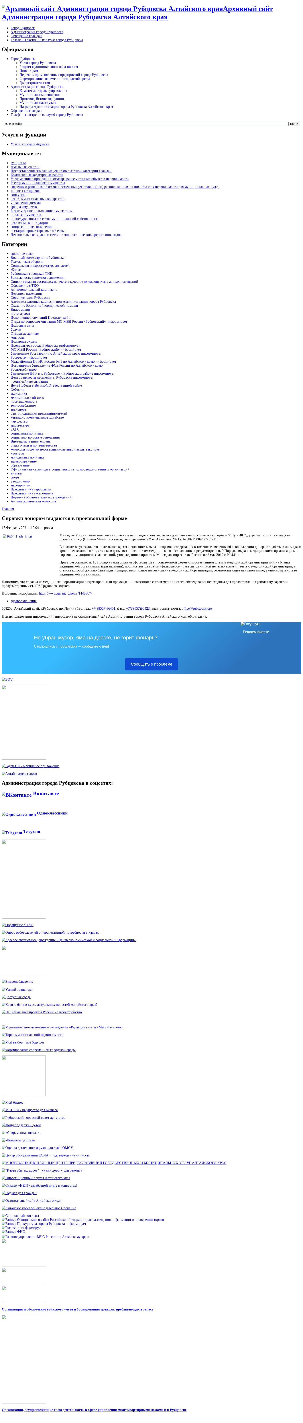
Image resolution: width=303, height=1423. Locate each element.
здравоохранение (24, 461)
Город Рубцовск (23, 28)
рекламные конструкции (29, 223)
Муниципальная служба (38, 103)
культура (17, 453)
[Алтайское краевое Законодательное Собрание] (39, 1208)
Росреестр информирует (29, 357)
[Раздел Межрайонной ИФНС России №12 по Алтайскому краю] (13, 1231)
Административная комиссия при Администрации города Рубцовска (63, 301)
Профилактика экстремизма (32, 493)
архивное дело (22, 253)
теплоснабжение (23, 405)
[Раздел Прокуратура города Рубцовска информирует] (44, 1223)
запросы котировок (25, 191)
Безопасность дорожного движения (37, 277)
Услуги (16, 329)
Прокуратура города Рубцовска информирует (45, 345)
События (17, 389)
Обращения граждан (26, 36)
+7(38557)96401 (103, 608)
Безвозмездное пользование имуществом (42, 211)
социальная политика (27, 433)
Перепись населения (26, 293)
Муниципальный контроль (40, 95)
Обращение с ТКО (25, 285)
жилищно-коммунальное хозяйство (37, 417)
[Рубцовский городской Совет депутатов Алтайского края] (33, 1117)
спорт (15, 477)
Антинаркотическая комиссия (33, 501)
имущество (19, 421)
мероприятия (20, 485)
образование (20, 465)
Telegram (31, 831)
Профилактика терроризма (31, 489)
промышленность (24, 401)
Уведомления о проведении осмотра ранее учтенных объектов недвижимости (70, 179)
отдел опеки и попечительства (34, 445)
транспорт (18, 409)
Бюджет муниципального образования (49, 67)
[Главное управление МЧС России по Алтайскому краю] (45, 1235)
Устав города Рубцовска (38, 63)
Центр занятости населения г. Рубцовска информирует (52, 377)
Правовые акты (22, 325)
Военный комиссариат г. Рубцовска (38, 257)
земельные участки (25, 167)
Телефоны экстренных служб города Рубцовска (47, 40)
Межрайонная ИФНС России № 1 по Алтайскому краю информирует (63, 361)
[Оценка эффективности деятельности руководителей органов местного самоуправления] (37, 1148)
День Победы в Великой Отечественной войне (46, 385)
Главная (8, 509)
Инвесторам (29, 71)
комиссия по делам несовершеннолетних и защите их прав (55, 449)
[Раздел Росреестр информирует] (22, 1227)
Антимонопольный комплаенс (34, 289)
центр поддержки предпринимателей (39, 413)
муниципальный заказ (27, 397)
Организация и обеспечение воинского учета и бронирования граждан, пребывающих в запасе (77, 1309)
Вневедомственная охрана (31, 441)
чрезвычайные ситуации (29, 381)
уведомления (20, 481)
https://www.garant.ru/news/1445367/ (65, 593)
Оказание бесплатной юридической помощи (44, 305)
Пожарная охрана (24, 341)
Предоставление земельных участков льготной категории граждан (61, 171)
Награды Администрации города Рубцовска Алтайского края (66, 107)
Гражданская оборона (27, 261)
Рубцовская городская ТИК (31, 273)
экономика (19, 393)
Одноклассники (52, 813)
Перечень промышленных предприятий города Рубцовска (64, 75)
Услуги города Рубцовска (30, 144)
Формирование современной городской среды (55, 79)
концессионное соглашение (31, 227)
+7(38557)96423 (138, 608)
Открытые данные (25, 333)
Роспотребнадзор (24, 369)
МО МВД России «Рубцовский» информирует (46, 349)
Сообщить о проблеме (151, 664)
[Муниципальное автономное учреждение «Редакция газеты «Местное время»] (62, 1027)
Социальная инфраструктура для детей (40, 265)
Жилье (16, 269)
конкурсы (18, 195)
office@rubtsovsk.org (197, 608)
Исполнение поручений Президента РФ (41, 317)
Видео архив (20, 309)
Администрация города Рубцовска (37, 32)
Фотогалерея (20, 313)
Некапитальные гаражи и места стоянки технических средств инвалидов (66, 235)
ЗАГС (15, 429)
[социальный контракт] (20, 1215)
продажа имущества (26, 215)
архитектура (20, 425)
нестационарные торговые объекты (38, 231)
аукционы (18, 163)
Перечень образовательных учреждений (41, 497)
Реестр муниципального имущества (38, 183)
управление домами (26, 203)
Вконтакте (45, 793)
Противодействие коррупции (42, 99)
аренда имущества (24, 207)
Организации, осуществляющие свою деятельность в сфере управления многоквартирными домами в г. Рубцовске (94, 1410)
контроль (17, 337)
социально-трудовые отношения (35, 437)
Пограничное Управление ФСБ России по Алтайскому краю (57, 365)
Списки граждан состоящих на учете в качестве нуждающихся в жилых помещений (74, 281)
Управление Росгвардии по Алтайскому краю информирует (56, 353)
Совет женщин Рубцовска (30, 297)
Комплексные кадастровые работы (37, 175)
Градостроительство (35, 83)
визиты (16, 473)
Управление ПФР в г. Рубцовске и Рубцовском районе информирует (63, 373)
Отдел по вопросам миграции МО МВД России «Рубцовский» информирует (69, 321)
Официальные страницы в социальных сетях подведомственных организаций (70, 469)
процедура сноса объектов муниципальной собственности (55, 219)
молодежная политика (27, 457)
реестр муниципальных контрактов (37, 199)
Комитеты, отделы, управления (43, 91)
